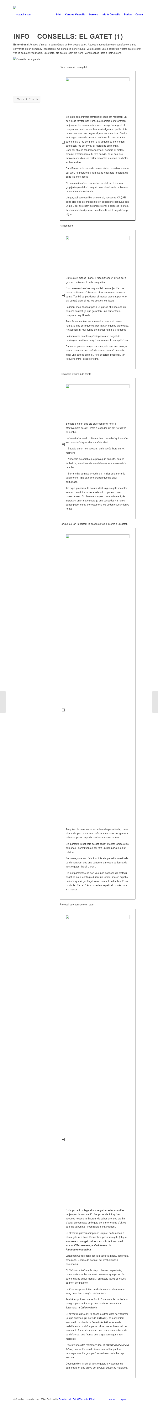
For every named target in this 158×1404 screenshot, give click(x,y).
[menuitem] (58, 14)
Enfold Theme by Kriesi (83, 1399)
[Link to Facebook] (136, 3)
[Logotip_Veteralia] (22, 14)
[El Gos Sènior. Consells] (3, 702)
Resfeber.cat (65, 1399)
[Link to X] (142, 3)
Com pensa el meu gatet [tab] (73, 67)
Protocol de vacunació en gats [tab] (77, 904)
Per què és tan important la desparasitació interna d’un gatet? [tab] (94, 524)
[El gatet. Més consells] (155, 702)
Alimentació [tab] (66, 225)
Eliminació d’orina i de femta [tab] (75, 374)
